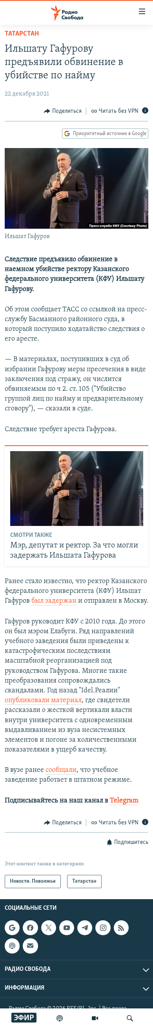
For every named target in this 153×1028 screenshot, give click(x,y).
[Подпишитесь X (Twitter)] (48, 927)
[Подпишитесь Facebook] (30, 927)
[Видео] (95, 1018)
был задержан (53, 601)
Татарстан (22, 34)
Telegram (124, 800)
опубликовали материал (43, 700)
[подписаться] (30, 946)
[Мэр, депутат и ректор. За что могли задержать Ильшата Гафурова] (76, 488)
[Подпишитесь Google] (12, 927)
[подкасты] (59, 1018)
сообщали (61, 770)
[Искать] (130, 1018)
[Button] (63, 111)
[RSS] (121, 927)
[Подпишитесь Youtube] (66, 927)
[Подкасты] (12, 946)
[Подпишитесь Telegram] (84, 927)
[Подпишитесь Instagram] (102, 927)
